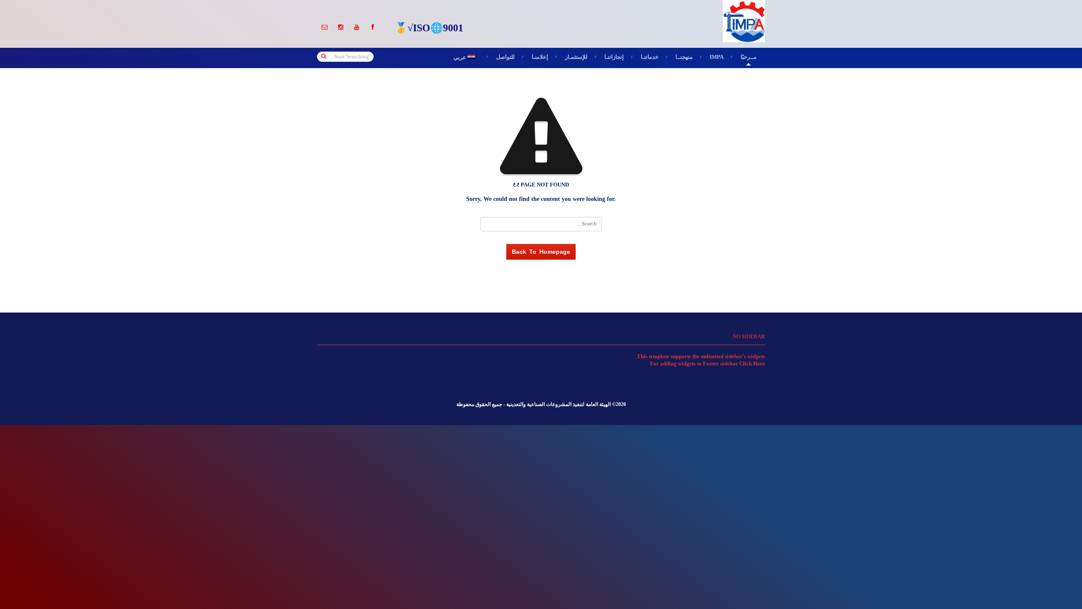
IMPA (717, 57)
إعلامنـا (540, 57)
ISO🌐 (428, 29)
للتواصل (505, 57)
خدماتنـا (649, 57)
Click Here (752, 364)
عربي (466, 58)
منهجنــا (684, 57)
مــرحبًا (748, 57)
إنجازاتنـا (614, 57)
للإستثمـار (576, 57)
